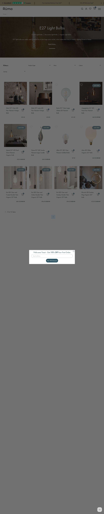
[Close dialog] (74, 251)
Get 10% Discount (52, 261)
